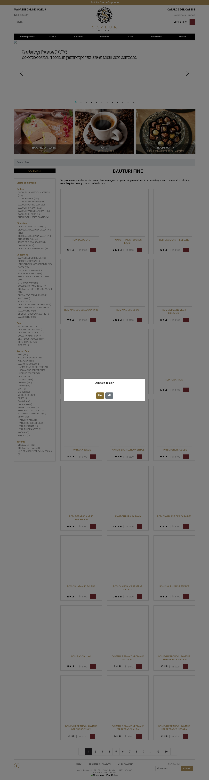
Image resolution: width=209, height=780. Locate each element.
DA (100, 395)
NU (109, 395)
